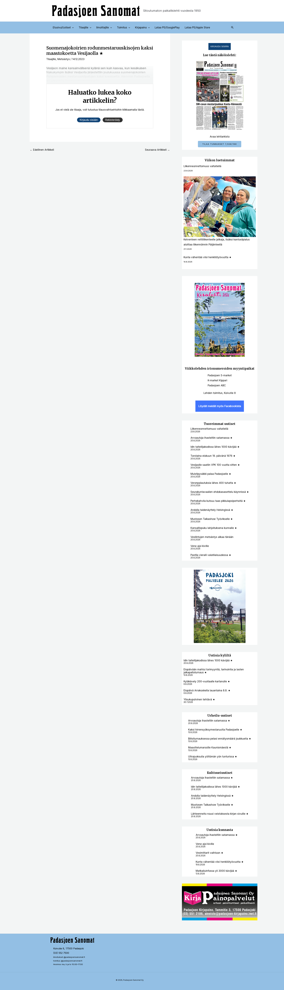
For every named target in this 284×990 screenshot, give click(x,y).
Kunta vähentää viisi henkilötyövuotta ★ (207, 257)
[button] (72, 27)
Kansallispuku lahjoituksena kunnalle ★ (214, 527)
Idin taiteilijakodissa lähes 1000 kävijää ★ (215, 446)
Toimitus (122, 27)
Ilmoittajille (102, 27)
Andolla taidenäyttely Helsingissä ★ (212, 509)
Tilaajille (83, 27)
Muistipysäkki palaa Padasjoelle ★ (211, 473)
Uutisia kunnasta (219, 830)
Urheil (212, 715)
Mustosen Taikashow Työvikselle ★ (212, 518)
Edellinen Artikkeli (42, 149)
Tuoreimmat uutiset (219, 424)
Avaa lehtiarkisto (220, 136)
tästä (141, 109)
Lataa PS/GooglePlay (167, 27)
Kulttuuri (214, 773)
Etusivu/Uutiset (62, 27)
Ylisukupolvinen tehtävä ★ (199, 699)
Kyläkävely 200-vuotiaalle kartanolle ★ (207, 681)
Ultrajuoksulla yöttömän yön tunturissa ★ (212, 756)
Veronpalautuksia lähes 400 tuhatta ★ (213, 482)
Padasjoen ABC (217, 385)
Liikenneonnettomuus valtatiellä (202, 166)
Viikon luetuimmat (220, 160)
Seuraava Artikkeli (157, 149)
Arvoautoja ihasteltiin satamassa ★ (211, 437)
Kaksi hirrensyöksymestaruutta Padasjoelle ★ (215, 729)
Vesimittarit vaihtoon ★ (209, 852)
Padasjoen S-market (220, 375)
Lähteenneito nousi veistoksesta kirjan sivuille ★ (219, 813)
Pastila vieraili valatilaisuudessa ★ (211, 555)
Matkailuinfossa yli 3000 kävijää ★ (216, 870)
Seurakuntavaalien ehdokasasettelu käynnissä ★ (220, 491)
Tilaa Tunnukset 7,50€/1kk (219, 144)
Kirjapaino (141, 27)
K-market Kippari (217, 380)
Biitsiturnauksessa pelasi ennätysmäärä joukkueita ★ (219, 738)
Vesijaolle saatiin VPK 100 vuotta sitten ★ (215, 464)
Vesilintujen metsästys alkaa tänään (212, 537)
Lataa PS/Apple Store (197, 27)
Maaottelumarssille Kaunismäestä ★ (209, 747)
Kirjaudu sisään (219, 46)
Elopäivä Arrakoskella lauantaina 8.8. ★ (207, 690)
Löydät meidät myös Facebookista (219, 406)
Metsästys (63, 59)
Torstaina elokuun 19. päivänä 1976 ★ (213, 455)
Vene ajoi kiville (200, 546)
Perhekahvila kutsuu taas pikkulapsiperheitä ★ (218, 500)
